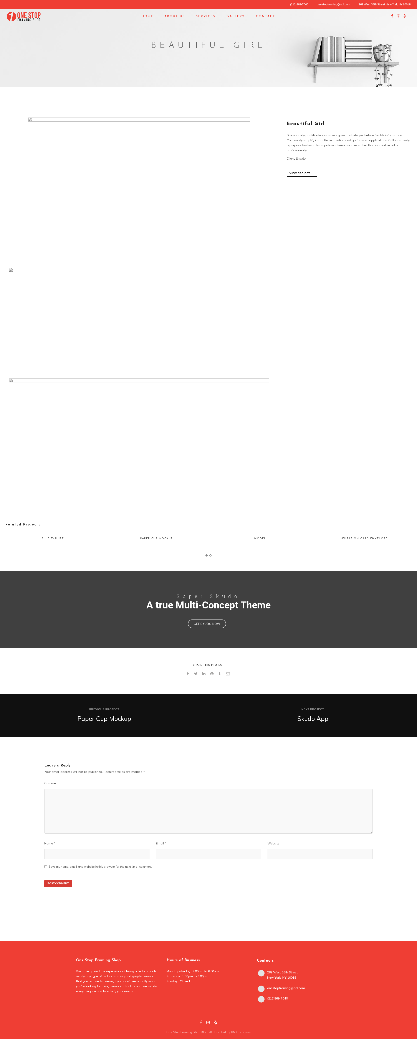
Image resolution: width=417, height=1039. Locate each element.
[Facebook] (201, 1023)
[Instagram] (208, 1023)
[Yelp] (215, 1023)
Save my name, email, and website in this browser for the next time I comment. (100, 866)
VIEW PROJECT (300, 173)
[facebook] (188, 674)
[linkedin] (204, 674)
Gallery (236, 16)
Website (273, 843)
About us (174, 16)
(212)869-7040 (277, 998)
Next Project (312, 709)
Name (49, 843)
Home (148, 16)
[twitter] (196, 674)
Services (206, 16)
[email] (229, 674)
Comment (51, 783)
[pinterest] (212, 674)
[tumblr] (221, 674)
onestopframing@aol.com (333, 4)
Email (161, 843)
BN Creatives (241, 1032)
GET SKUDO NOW (207, 624)
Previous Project (104, 709)
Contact (265, 16)
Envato (301, 158)
